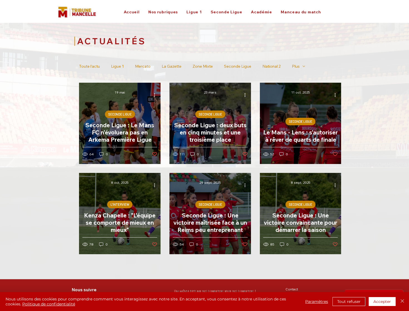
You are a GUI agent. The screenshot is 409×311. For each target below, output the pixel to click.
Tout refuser (349, 301)
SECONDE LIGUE (120, 114)
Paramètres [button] (316, 301)
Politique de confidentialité (48, 304)
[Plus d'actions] (156, 95)
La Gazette (171, 66)
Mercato (143, 66)
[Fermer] (402, 302)
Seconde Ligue (237, 66)
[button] (163, 12)
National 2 (271, 66)
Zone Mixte (203, 66)
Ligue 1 (117, 66)
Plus (296, 66)
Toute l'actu (89, 66)
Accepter (382, 301)
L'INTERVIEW (119, 204)
